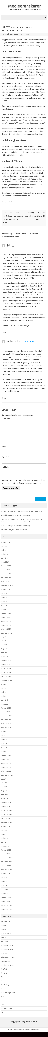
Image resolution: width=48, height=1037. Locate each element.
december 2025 (6, 574)
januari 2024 (5, 664)
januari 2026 (5, 570)
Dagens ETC (5, 929)
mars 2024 (5, 656)
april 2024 (4, 653)
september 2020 (7, 822)
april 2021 (4, 795)
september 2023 (7, 680)
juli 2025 (4, 593)
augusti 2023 (5, 684)
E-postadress (7, 457)
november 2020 (6, 814)
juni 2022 (4, 739)
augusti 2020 (5, 826)
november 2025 (6, 578)
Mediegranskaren (25, 6)
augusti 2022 (5, 731)
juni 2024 (4, 645)
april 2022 (4, 747)
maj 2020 (4, 838)
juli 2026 (4, 546)
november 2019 (6, 862)
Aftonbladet (5, 922)
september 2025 (7, 585)
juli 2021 (4, 783)
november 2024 (6, 625)
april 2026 (4, 558)
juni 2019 (4, 881)
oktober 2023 (6, 676)
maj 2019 (4, 885)
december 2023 (6, 668)
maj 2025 (4, 601)
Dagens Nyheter (7, 933)
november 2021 (6, 767)
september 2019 (7, 870)
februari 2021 (6, 802)
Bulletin (4, 925)
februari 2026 (6, 566)
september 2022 (7, 727)
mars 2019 (5, 893)
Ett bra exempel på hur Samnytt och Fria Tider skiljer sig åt (22, 511)
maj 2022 (4, 743)
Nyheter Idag (5, 977)
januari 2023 (5, 712)
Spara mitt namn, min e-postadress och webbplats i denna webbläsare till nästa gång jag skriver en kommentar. (23, 481)
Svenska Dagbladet (8, 993)
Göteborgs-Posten (8, 957)
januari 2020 (5, 854)
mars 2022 (5, 751)
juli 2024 (4, 641)
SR (2, 988)
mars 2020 (5, 846)
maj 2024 (4, 649)
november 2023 (6, 672)
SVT (10, 202)
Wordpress (35, 1029)
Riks (2, 981)
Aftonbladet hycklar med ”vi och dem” (14, 530)
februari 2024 (6, 660)
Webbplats (6, 467)
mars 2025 (5, 609)
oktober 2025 (6, 582)
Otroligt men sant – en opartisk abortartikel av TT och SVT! (35, 216)
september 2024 (7, 633)
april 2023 (4, 700)
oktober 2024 (6, 629)
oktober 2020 (6, 818)
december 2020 (6, 810)
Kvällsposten (5, 961)
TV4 (2, 1004)
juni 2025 (4, 597)
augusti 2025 (5, 589)
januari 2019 (5, 901)
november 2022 (6, 720)
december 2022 (6, 716)
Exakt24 (4, 937)
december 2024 (6, 621)
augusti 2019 (5, 873)
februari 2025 (6, 613)
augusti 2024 (5, 637)
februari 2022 (6, 755)
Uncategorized (6, 1008)
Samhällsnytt (5, 985)
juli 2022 (4, 735)
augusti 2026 (5, 542)
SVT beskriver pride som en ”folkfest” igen (16, 526)
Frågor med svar (7, 945)
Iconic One (12, 1029)
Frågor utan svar (7, 949)
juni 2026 (4, 550)
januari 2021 (5, 806)
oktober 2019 (6, 866)
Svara (4, 332)
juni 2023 (4, 692)
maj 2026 (4, 554)
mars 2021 (5, 798)
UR (2, 1012)
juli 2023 (4, 688)
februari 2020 (6, 850)
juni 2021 (4, 787)
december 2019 (6, 858)
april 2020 (4, 842)
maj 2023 (4, 696)
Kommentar (6, 419)
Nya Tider (4, 969)
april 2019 (4, 889)
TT (2, 1000)
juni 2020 (4, 834)
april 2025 (4, 605)
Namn (4, 447)
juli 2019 (4, 877)
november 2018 (6, 909)
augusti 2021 (5, 779)
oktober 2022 (6, 724)
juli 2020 (4, 830)
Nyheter (4, 973)
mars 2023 (5, 704)
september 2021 (7, 775)
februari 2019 (6, 897)
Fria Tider (4, 953)
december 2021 (6, 763)
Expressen (5, 941)
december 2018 (6, 905)
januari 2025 (5, 617)
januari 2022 (5, 759)
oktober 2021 (6, 771)
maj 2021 (4, 791)
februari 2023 (6, 708)
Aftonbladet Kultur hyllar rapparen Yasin (15, 515)
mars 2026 (5, 562)
